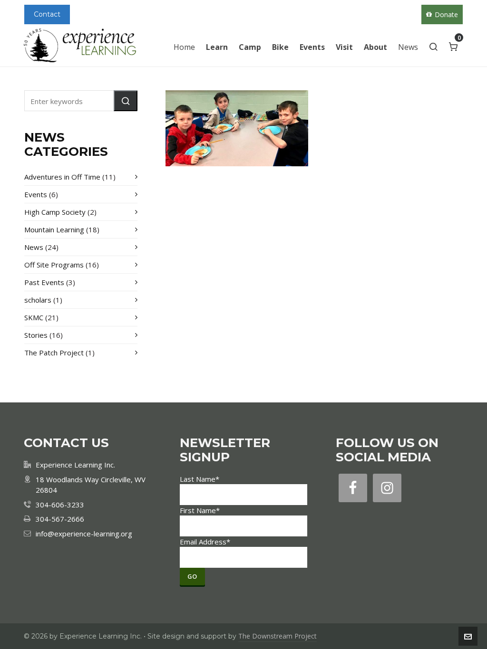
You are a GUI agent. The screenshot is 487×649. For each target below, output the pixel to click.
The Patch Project (54, 352)
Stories (36, 335)
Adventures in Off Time (62, 176)
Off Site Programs (54, 264)
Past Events (44, 282)
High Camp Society (55, 212)
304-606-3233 (60, 504)
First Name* (200, 510)
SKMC (33, 317)
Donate (446, 14)
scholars (37, 300)
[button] (125, 100)
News (33, 247)
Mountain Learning (54, 229)
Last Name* (199, 479)
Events (35, 194)
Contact (47, 14)
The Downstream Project (277, 635)
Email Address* (205, 541)
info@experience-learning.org (84, 533)
